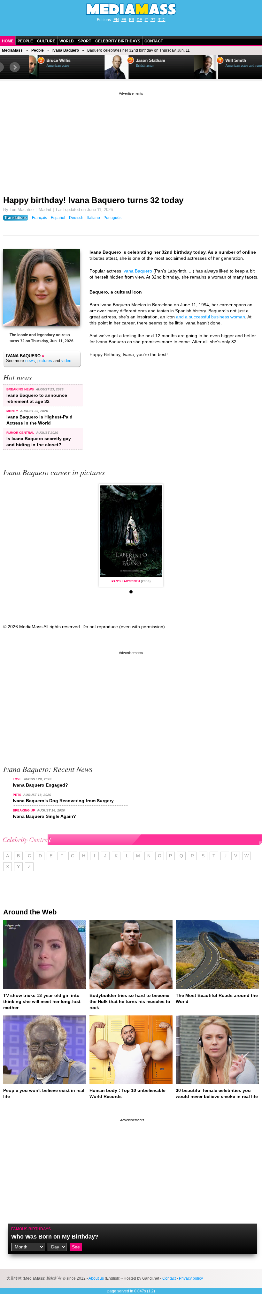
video (66, 360)
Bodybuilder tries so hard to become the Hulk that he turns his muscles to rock (129, 1001)
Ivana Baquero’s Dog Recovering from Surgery (63, 800)
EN (116, 20)
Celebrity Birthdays (117, 41)
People (25, 41)
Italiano (93, 217)
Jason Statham (74, 60)
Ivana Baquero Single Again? (44, 816)
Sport (84, 41)
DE (139, 20)
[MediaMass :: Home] (131, 9)
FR (124, 20)
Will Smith (160, 60)
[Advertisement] (131, 141)
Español (58, 217)
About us (96, 1278)
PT (152, 20)
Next (15, 67)
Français (39, 217)
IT (146, 20)
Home (7, 41)
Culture (46, 41)
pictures (44, 360)
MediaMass (12, 50)
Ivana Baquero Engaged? (40, 785)
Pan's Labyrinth (126, 581)
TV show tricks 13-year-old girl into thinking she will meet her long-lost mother (42, 1001)
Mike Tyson (250, 60)
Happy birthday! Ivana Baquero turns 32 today (93, 200)
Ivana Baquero (65, 50)
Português (112, 217)
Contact (153, 41)
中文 (162, 20)
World (66, 41)
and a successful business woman (210, 316)
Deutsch (76, 217)
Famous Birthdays (31, 1229)
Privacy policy (191, 1278)
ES (131, 20)
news (30, 360)
